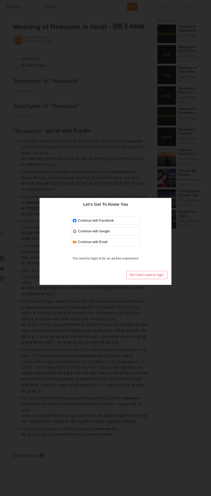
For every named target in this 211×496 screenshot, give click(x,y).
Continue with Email (93, 242)
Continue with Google (94, 231)
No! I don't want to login (147, 275)
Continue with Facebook (96, 220)
